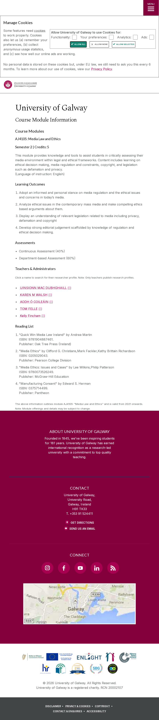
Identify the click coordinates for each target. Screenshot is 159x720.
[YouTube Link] (80, 568)
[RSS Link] (113, 568)
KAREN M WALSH (34, 295)
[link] (47, 657)
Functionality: (60, 37)
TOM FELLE (29, 309)
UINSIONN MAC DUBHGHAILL (43, 288)
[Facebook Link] (64, 568)
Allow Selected (125, 44)
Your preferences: (93, 37)
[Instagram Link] (47, 568)
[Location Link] (79, 621)
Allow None (101, 44)
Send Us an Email (82, 528)
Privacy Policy (101, 69)
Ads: (144, 37)
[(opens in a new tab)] (48, 660)
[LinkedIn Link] (96, 568)
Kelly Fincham (30, 316)
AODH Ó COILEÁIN (34, 302)
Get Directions (82, 522)
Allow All (80, 44)
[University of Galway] (20, 85)
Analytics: (124, 37)
